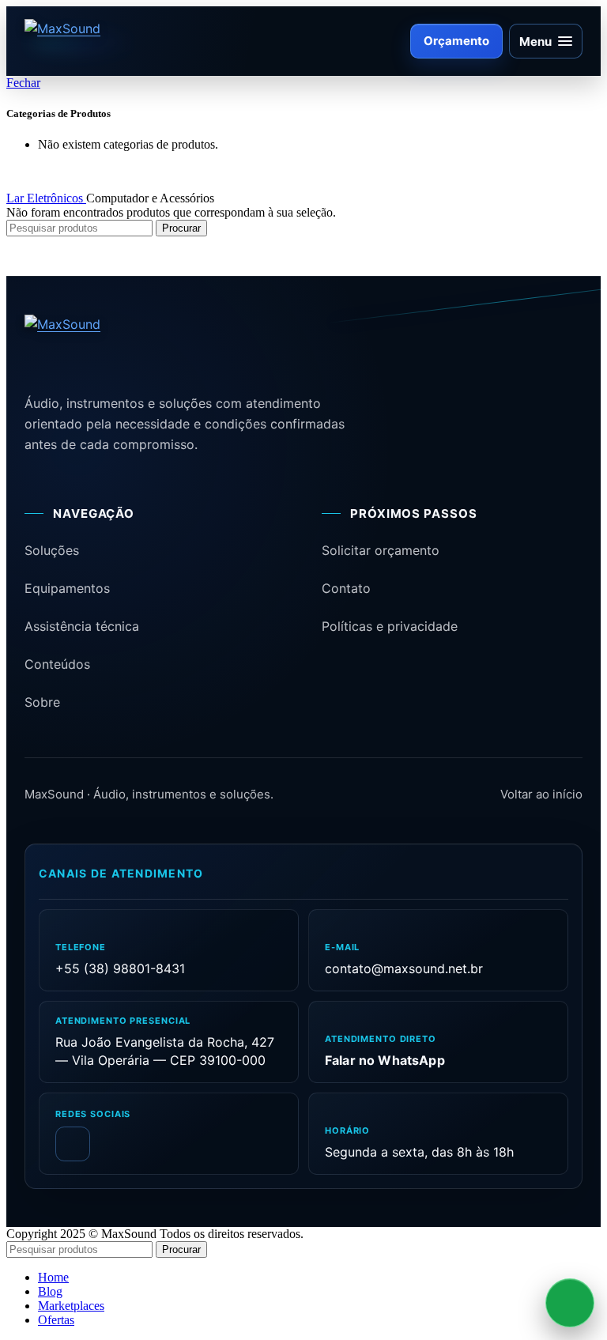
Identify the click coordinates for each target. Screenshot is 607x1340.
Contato (346, 588)
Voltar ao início (541, 794)
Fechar (23, 82)
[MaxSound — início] (91, 41)
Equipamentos (67, 588)
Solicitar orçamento (380, 550)
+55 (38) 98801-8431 (120, 968)
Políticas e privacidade (390, 626)
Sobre (42, 702)
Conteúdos (57, 664)
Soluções (52, 550)
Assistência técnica (82, 626)
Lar (16, 198)
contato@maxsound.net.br (404, 968)
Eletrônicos (56, 198)
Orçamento (456, 40)
